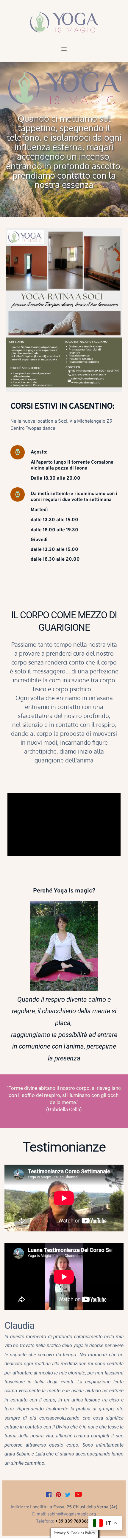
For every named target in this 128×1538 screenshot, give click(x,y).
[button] (64, 49)
